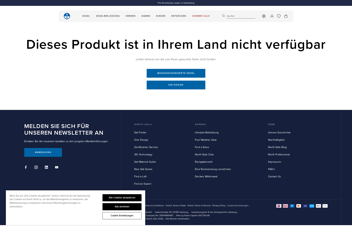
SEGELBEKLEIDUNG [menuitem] (108, 16)
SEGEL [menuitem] (86, 16)
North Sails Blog (277, 147)
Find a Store (202, 147)
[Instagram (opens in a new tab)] (36, 168)
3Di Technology (143, 154)
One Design (141, 139)
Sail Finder (140, 132)
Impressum (274, 161)
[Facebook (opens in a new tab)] (26, 168)
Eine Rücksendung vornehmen (213, 169)
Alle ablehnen (122, 206)
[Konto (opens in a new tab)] (272, 16)
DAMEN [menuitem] (146, 16)
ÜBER (271, 124)
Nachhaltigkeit (276, 139)
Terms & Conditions (154, 205)
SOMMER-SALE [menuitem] (201, 16)
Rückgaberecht (204, 161)
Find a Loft (140, 176)
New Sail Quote (143, 169)
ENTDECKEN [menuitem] (178, 16)
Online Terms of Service (199, 205)
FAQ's (271, 169)
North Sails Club (204, 154)
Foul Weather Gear (206, 139)
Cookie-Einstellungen (122, 215)
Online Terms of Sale (176, 205)
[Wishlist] (279, 16)
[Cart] (286, 16)
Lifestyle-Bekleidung (207, 132)
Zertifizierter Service (146, 147)
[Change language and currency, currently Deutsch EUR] (264, 16)
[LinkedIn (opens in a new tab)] (47, 168)
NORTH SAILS (143, 124)
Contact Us (274, 176)
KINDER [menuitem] (161, 16)
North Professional (279, 154)
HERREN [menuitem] (131, 16)
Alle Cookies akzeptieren (122, 197)
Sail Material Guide (145, 161)
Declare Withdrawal (206, 176)
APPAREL (200, 124)
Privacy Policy (219, 205)
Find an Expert (142, 183)
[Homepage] (67, 16)
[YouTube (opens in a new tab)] (57, 168)
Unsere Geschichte (279, 132)
